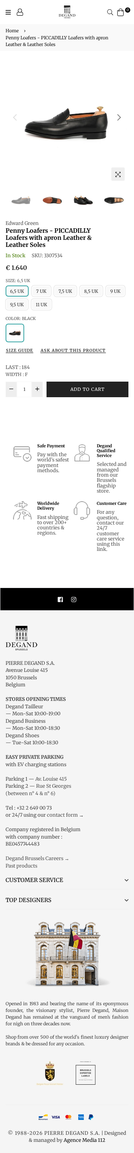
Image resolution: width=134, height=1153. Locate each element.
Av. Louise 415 (51, 779)
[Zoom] (118, 174)
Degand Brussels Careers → (37, 858)
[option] (67, 123)
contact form (62, 815)
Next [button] (119, 117)
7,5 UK (65, 291)
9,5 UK (17, 304)
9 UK (115, 291)
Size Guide (19, 350)
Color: (21, 318)
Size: (18, 280)
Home (12, 30)
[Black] (15, 333)
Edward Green (22, 223)
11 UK (41, 304)
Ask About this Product (73, 350)
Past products (21, 866)
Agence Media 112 (84, 1140)
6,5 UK (17, 291)
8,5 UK (91, 291)
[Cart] (120, 12)
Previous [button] (14, 117)
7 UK (41, 291)
